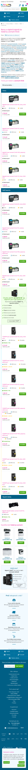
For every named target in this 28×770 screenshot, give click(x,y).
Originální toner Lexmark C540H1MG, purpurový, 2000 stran (13, 153)
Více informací (20, 759)
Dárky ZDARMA (14, 693)
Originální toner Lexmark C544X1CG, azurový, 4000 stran (13, 229)
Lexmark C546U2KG (12, 44)
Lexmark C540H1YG (8, 48)
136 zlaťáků (8, 439)
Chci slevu (19, 666)
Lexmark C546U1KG (15, 51)
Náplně (8, 13)
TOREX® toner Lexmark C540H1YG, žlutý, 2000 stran (14, 484)
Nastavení (21, 762)
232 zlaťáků (8, 413)
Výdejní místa (14, 676)
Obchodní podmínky (14, 713)
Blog (14, 701)
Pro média (14, 715)
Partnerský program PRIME (14, 699)
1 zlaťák (21, 108)
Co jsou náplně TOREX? (14, 321)
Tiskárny (8, 16)
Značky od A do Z (14, 678)
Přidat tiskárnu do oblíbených (13, 35)
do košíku (22, 114)
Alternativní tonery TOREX (14, 695)
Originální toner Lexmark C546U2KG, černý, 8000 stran (14, 205)
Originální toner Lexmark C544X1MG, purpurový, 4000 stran (13, 252)
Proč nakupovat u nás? (14, 692)
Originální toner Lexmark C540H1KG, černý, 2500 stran (14, 105)
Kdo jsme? (14, 709)
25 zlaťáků (22, 388)
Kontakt (14, 717)
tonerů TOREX (11, 60)
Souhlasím (6, 762)
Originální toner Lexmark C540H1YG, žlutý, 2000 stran (14, 177)
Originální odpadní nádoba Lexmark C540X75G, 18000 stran (13, 511)
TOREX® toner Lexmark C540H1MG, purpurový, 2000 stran (13, 434)
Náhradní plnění (14, 683)
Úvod (3, 23)
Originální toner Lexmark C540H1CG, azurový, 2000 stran (13, 129)
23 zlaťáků (21, 486)
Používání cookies (14, 711)
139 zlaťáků (23, 364)
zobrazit (7, 542)
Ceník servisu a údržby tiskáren (14, 685)
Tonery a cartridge (9, 23)
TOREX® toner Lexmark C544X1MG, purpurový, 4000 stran (13, 409)
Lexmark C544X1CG (8, 63)
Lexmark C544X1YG (21, 48)
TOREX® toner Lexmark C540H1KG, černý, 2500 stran (14, 337)
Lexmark (16, 23)
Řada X (21, 23)
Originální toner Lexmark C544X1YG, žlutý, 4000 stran (13, 276)
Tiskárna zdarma (15, 20)
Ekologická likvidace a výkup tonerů (14, 697)
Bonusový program (14, 679)
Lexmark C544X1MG (17, 45)
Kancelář (22, 16)
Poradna (14, 703)
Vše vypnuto (21, 765)
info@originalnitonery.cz (12, 728)
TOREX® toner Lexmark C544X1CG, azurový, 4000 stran (13, 361)
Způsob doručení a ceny (14, 674)
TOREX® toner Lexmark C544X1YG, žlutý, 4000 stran (13, 460)
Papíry (22, 13)
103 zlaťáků (21, 340)
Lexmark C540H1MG (21, 47)
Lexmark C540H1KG (6, 47)
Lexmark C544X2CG (10, 50)
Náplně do (7, 538)
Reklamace (14, 681)
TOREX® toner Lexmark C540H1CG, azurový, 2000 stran (13, 385)
